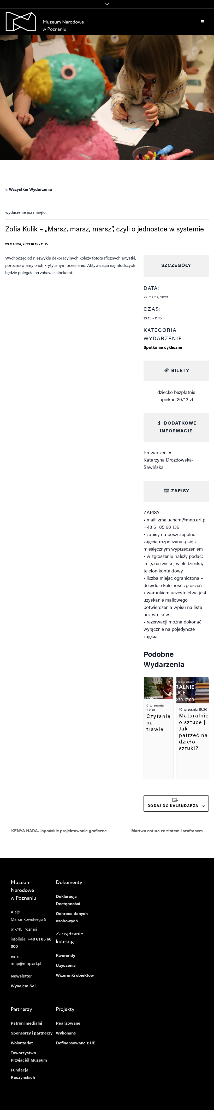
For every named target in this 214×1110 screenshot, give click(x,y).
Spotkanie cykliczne (163, 348)
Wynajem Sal (23, 986)
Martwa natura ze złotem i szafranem (167, 831)
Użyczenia (66, 966)
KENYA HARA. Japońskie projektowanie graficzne (58, 831)
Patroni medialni (26, 1023)
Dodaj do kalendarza (173, 806)
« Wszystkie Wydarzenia (28, 190)
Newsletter (21, 976)
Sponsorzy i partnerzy (31, 1033)
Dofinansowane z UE (76, 1043)
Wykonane (66, 1033)
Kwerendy (65, 956)
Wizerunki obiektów (75, 976)
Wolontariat (22, 1043)
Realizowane (68, 1023)
